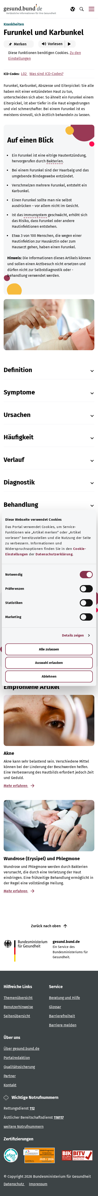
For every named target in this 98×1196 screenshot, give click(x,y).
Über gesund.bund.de (21, 1048)
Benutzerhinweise (18, 1007)
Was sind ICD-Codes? (46, 74)
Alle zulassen (49, 649)
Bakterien (54, 161)
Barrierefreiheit (62, 1016)
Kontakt (10, 1085)
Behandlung (21, 504)
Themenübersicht (18, 998)
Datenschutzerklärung (54, 554)
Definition (18, 370)
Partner (10, 1076)
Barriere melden (62, 1025)
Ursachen (17, 415)
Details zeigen (73, 635)
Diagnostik (19, 482)
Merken (19, 44)
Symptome (19, 392)
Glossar (55, 1007)
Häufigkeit (19, 437)
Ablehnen (49, 676)
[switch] (86, 588)
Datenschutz (14, 1184)
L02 (24, 74)
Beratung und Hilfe (64, 998)
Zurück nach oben (46, 926)
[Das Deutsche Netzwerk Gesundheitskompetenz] (40, 1155)
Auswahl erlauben (49, 663)
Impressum (38, 1184)
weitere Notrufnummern (24, 1126)
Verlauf (14, 459)
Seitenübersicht (17, 1016)
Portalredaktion (17, 1058)
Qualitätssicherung (19, 1067)
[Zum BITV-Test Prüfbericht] (77, 1155)
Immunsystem (35, 215)
